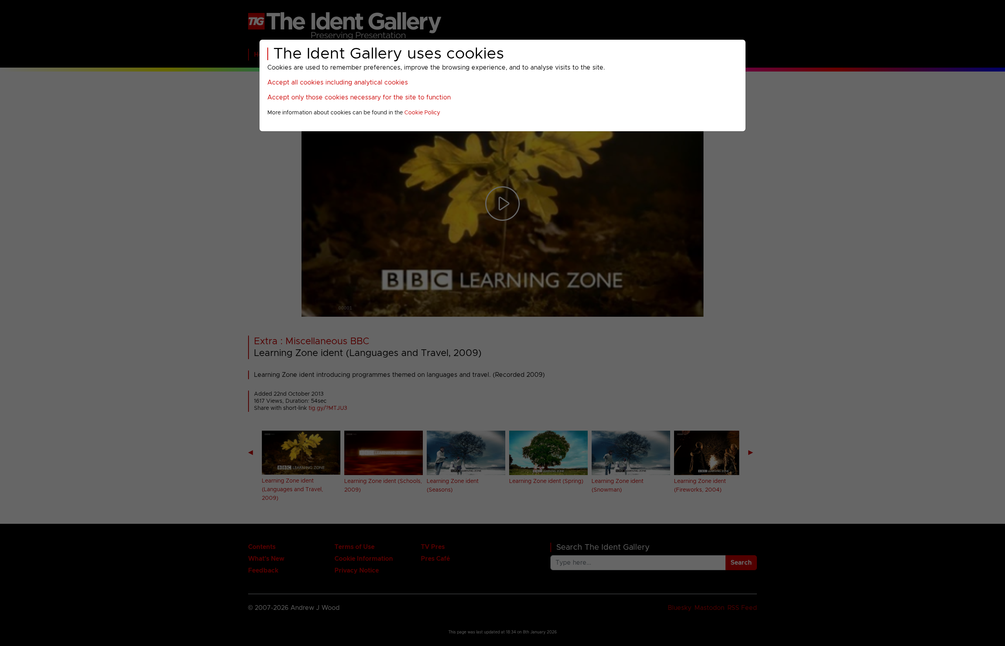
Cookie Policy (422, 113)
